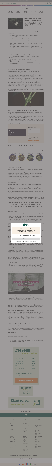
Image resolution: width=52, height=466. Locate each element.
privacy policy (32, 235)
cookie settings (24, 235)
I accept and (26, 235)
